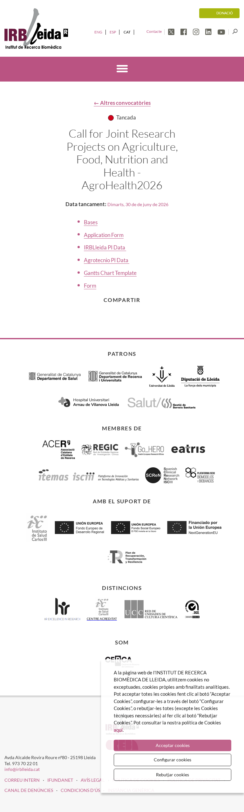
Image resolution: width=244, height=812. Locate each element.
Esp (113, 32)
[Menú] (122, 70)
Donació (224, 13)
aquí (118, 730)
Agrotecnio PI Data (106, 260)
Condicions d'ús (80, 790)
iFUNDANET (60, 780)
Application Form (104, 235)
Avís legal (93, 780)
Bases (91, 222)
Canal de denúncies (28, 790)
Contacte (154, 31)
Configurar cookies (172, 759)
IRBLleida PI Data (105, 247)
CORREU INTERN (22, 780)
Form (90, 285)
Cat (127, 32)
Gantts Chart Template (110, 272)
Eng (98, 32)
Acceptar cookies (173, 745)
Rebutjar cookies (172, 774)
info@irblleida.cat (22, 769)
